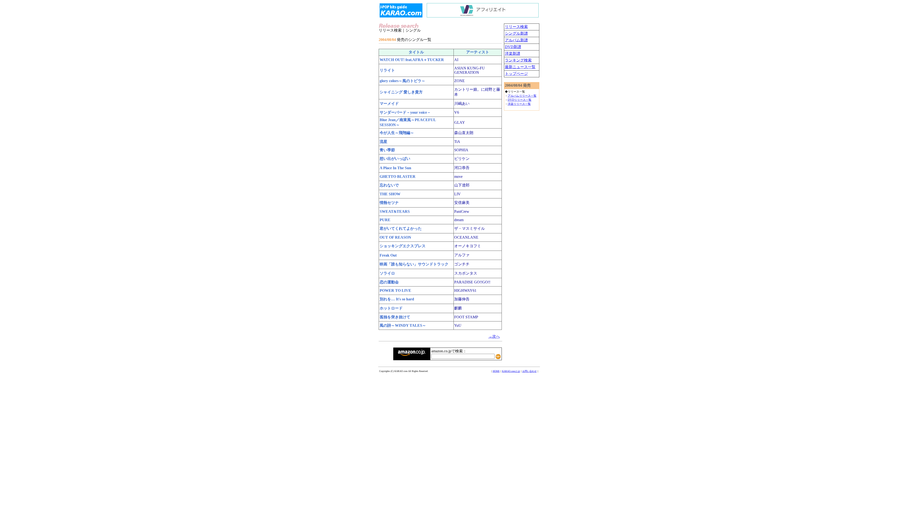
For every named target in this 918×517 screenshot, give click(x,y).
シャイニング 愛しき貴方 (401, 92)
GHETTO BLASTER (397, 176)
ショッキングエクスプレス (403, 246)
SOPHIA (461, 150)
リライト (387, 70)
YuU (457, 325)
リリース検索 (516, 27)
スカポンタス (465, 273)
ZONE (459, 81)
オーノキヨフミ (467, 246)
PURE (385, 220)
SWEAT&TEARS (395, 211)
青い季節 (387, 150)
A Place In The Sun (395, 168)
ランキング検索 (518, 60)
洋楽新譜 (512, 53)
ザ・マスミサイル (469, 228)
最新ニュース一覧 (520, 67)
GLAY (459, 122)
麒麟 (458, 308)
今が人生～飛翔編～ (397, 133)
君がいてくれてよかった (401, 228)
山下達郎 (462, 185)
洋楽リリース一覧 (519, 104)
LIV (457, 194)
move (458, 176)
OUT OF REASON (395, 237)
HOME (496, 371)
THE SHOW (390, 194)
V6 (456, 112)
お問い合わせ (529, 371)
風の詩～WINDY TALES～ (403, 325)
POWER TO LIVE (395, 290)
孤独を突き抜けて (395, 317)
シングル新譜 (516, 33)
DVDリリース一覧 (519, 99)
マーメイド (389, 103)
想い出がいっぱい (395, 159)
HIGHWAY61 (465, 290)
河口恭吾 (462, 168)
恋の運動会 (389, 282)
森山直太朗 (463, 133)
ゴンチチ (462, 264)
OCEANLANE (466, 237)
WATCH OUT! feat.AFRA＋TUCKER (412, 60)
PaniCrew (461, 211)
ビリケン (462, 159)
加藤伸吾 (462, 299)
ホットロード (391, 308)
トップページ (516, 74)
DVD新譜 (513, 47)
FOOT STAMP (466, 317)
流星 (383, 142)
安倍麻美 (462, 203)
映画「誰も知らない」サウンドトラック (414, 264)
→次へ (494, 336)
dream (459, 220)
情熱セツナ (389, 203)
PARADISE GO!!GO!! (472, 282)
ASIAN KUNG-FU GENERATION (469, 70)
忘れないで (389, 185)
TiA (457, 142)
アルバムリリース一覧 (522, 95)
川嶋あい (462, 103)
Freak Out (388, 255)
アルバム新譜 (516, 40)
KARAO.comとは (511, 371)
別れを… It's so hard (397, 299)
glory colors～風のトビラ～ (402, 81)
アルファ (462, 255)
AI (456, 60)
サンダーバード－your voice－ (405, 112)
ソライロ (387, 273)
